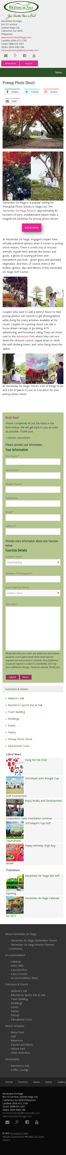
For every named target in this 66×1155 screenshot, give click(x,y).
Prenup (15, 1015)
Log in (6, 1139)
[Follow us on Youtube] (34, 55)
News (36, 1082)
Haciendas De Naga (19, 1133)
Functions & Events (16, 689)
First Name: (12, 456)
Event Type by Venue (17, 587)
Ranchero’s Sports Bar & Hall (25, 705)
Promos (23, 1082)
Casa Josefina (19, 970)
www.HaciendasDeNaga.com (16, 37)
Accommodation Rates (24, 978)
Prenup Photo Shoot (20, 739)
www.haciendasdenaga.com (17, 1116)
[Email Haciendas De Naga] (6, 55)
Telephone (12, 498)
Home (9, 1082)
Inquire (28, 63)
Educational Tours (18, 746)
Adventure (17, 1040)
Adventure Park (25, 336)
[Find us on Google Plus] (15, 55)
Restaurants (12, 1059)
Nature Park (18, 1048)
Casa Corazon (19, 974)
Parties (12, 732)
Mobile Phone (14, 484)
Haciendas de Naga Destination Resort (34, 940)
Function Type (14, 556)
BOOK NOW (31, 227)
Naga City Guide (36, 1136)
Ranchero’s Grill (20, 1065)
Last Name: (12, 470)
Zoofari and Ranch (22, 1044)
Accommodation (15, 955)
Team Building (16, 712)
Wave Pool (17, 1032)
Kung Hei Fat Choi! (35, 760)
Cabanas (16, 961)
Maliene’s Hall (16, 698)
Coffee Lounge (19, 1070)
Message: (12, 604)
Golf (13, 1036)
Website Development (14, 1136)
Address (11, 526)
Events (12, 725)
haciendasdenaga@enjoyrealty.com (19, 50)
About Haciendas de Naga (20, 934)
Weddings (13, 718)
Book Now (10, 63)
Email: (9, 512)
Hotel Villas (17, 965)
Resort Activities (14, 1026)
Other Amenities (20, 1052)
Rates (48, 1082)
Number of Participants (19, 573)
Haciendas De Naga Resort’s (19, 210)
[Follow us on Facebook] (25, 55)
